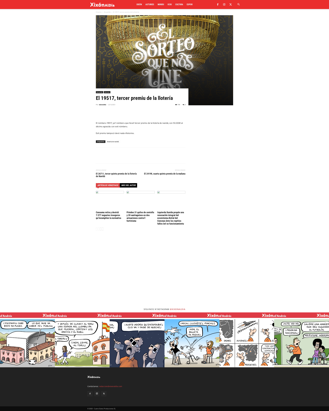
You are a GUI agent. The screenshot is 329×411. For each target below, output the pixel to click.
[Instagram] (224, 4)
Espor (190, 4)
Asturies (149, 4)
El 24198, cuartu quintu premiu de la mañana (164, 173)
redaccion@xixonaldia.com (110, 386)
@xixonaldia (177, 309)
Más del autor (128, 185)
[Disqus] (140, 272)
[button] (238, 4)
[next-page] (101, 229)
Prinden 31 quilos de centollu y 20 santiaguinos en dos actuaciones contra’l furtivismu (140, 216)
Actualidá (107, 12)
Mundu (161, 4)
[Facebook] (218, 4)
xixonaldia (102, 105)
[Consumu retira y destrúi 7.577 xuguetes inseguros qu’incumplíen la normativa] (110, 200)
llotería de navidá (113, 142)
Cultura (179, 4)
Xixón (139, 4)
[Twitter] (230, 4)
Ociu (170, 4)
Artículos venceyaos (107, 185)
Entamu (98, 12)
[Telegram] (116, 114)
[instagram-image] (27, 339)
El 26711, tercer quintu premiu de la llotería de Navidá (116, 175)
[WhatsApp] (110, 114)
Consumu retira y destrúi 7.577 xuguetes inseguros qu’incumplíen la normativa (108, 215)
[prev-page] (97, 229)
